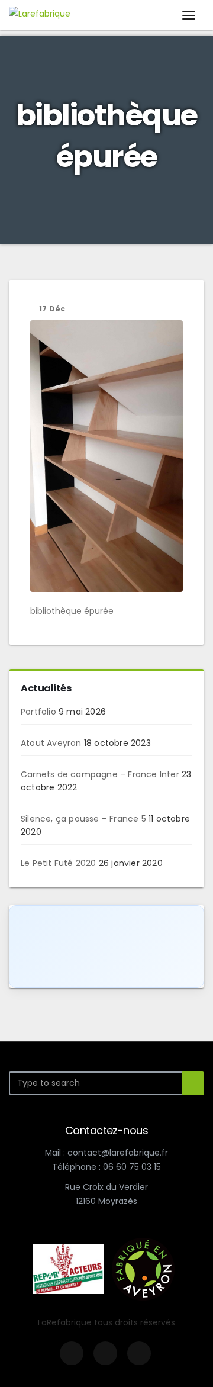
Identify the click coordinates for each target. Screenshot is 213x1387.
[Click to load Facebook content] (106, 946)
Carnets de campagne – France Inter (100, 774)
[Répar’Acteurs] (68, 1268)
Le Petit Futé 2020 (58, 863)
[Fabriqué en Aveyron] (143, 1268)
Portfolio (38, 711)
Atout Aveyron (51, 743)
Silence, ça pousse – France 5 (83, 819)
